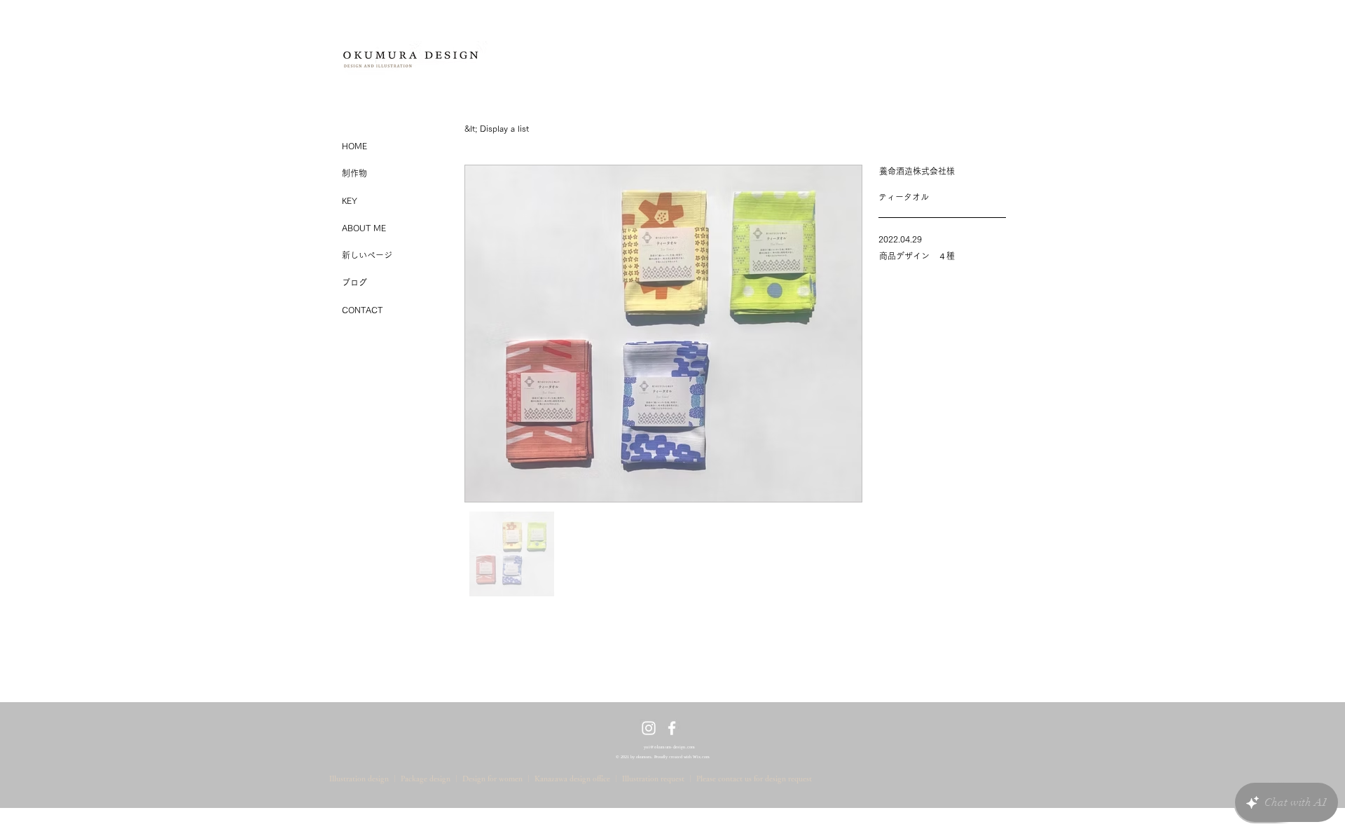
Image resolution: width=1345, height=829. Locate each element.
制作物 (354, 173)
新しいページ (367, 255)
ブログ (354, 282)
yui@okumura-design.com (670, 747)
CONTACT (362, 310)
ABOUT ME (364, 228)
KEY (349, 200)
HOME (354, 146)
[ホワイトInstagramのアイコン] (649, 728)
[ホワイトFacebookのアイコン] (672, 728)
